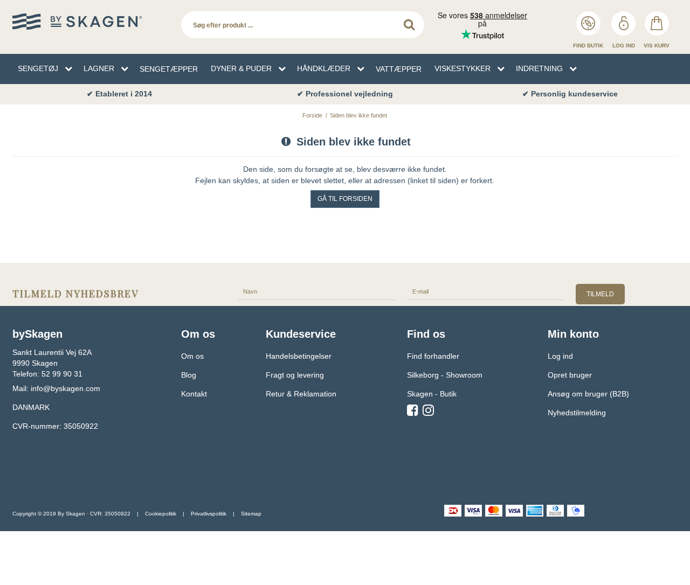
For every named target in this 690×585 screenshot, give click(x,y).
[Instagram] (428, 412)
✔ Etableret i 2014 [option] (119, 93)
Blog (188, 375)
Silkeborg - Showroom (444, 375)
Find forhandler (433, 356)
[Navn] (317, 291)
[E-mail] (486, 291)
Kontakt (194, 393)
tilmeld (600, 294)
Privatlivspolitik (208, 514)
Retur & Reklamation (301, 393)
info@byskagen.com (65, 388)
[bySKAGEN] (91, 21)
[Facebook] (412, 412)
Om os (192, 356)
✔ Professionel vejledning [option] (345, 93)
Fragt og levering (295, 375)
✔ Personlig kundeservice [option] (570, 93)
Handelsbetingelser (299, 356)
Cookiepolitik (160, 514)
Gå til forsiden (345, 199)
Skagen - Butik (432, 393)
